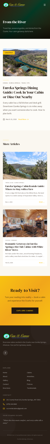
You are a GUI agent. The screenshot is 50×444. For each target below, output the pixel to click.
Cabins (29, 372)
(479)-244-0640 (11, 404)
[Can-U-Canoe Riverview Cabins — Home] (14, 4)
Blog (28, 380)
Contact (6, 384)
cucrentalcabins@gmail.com (16, 408)
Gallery (5, 380)
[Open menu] (44, 4)
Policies (30, 384)
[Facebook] (5, 352)
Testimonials (31, 388)
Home (5, 372)
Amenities (30, 376)
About (5, 376)
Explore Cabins (25, 310)
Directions (6, 388)
